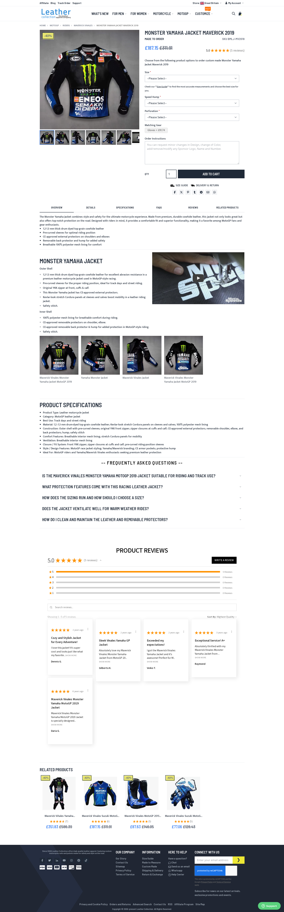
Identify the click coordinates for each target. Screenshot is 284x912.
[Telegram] (201, 192)
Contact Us (122, 862)
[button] (207, 3)
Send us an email (180, 866)
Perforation (151, 111)
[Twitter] (181, 192)
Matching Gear (153, 125)
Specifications (125, 207)
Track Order (64, 2)
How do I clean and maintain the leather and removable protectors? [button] (105, 519)
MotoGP (54, 25)
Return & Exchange (152, 874)
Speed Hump (152, 97)
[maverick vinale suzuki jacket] (100, 793)
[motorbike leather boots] (142, 793)
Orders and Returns (120, 904)
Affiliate (44, 2)
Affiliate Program (183, 904)
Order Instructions (155, 138)
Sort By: (211, 617)
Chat (174, 862)
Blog (53, 2)
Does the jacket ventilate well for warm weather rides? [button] (95, 508)
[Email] (208, 192)
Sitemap (120, 866)
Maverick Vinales (83, 25)
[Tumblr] (194, 192)
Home (43, 25)
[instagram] (71, 860)
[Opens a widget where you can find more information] (269, 906)
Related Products (227, 207)
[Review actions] (88, 629)
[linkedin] (57, 860)
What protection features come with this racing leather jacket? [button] (102, 486)
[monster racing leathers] (59, 793)
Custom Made (149, 866)
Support (76, 2)
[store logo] (56, 14)
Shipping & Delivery (152, 870)
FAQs (159, 207)
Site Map (200, 904)
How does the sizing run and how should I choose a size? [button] (93, 497)
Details (90, 207)
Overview (56, 207)
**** (162, 87)
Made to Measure (151, 862)
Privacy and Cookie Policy (93, 904)
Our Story (121, 858)
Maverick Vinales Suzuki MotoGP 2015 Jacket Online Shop (100, 818)
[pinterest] (78, 860)
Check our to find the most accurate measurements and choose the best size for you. (191, 89)
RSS (170, 904)
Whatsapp (176, 870)
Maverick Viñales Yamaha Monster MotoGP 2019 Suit (59, 818)
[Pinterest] (188, 192)
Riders (66, 25)
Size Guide (148, 858)
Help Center (177, 874)
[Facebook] (174, 192)
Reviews (193, 207)
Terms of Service (125, 874)
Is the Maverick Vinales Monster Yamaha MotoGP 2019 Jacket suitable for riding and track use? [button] (128, 475)
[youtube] (64, 860)
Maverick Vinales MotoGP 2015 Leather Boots (142, 818)
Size (147, 72)
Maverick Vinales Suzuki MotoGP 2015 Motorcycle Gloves (183, 818)
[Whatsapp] (214, 192)
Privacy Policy (123, 870)
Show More (71, 655)
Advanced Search (142, 904)
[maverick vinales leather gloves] (183, 793)
